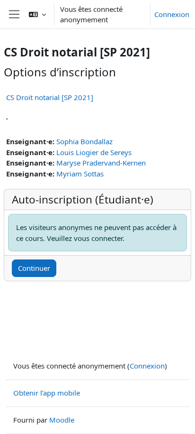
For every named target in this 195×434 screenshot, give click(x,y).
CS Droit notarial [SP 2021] (49, 97)
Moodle (61, 420)
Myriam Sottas (80, 173)
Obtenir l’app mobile (46, 392)
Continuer (34, 268)
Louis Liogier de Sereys (94, 152)
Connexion (171, 14)
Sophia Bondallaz (84, 141)
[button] (37, 14)
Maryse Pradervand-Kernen (101, 162)
